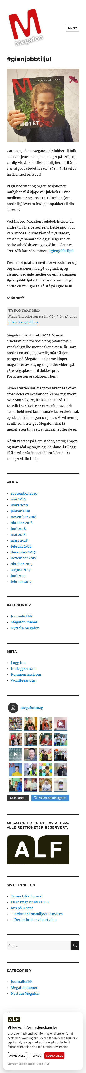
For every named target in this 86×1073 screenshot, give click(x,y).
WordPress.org (23, 680)
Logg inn (18, 663)
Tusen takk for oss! (27, 896)
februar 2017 (21, 581)
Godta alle (54, 1055)
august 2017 (20, 570)
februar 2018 (21, 546)
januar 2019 (20, 511)
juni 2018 (18, 529)
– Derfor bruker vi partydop (34, 920)
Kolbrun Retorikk (27, 1063)
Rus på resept (22, 908)
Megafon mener (24, 622)
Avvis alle (17, 1055)
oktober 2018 (22, 523)
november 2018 (23, 517)
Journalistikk (21, 616)
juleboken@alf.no (23, 322)
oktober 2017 (21, 564)
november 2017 (23, 558)
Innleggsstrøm (23, 668)
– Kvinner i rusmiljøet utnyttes (37, 914)
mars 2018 (19, 540)
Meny (72, 27)
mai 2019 (18, 499)
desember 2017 (23, 552)
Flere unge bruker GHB (30, 902)
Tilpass (35, 1055)
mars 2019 (19, 505)
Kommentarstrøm (26, 674)
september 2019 (24, 493)
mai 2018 (18, 534)
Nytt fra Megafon (25, 628)
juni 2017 (18, 576)
